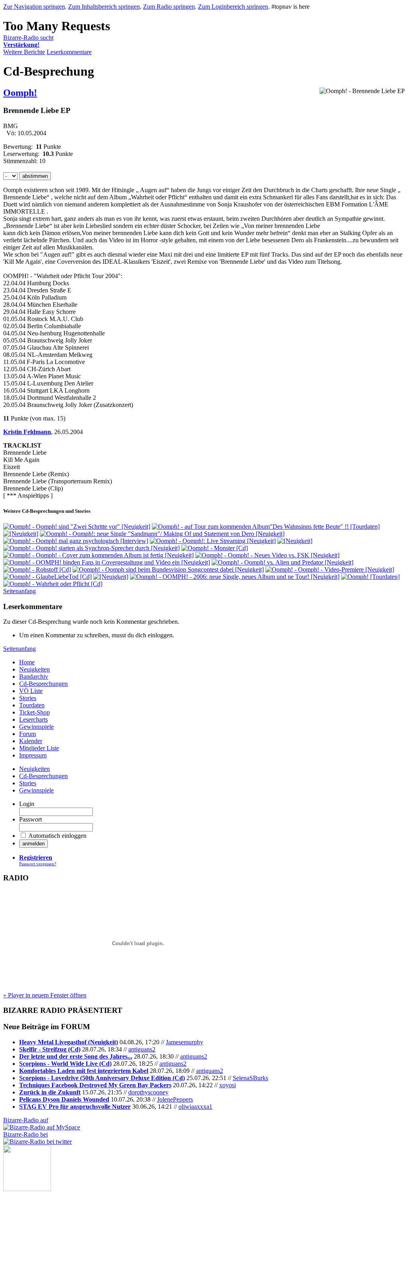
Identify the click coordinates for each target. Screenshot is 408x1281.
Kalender (30, 741)
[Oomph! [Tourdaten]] (370, 576)
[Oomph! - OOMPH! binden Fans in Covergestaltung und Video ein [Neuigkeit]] (106, 562)
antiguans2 (141, 1049)
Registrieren (35, 857)
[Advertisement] (43, 1231)
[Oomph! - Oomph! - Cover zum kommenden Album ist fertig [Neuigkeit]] (98, 555)
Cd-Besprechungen (43, 683)
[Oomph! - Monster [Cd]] (214, 548)
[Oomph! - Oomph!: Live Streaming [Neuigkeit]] (213, 540)
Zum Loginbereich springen (233, 6)
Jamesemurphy (184, 1042)
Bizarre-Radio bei (25, 1134)
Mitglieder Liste (39, 748)
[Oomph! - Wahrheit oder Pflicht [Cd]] (52, 583)
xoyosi (227, 1085)
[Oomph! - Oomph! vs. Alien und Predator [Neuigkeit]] (282, 562)
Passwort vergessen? (37, 863)
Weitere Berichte (24, 52)
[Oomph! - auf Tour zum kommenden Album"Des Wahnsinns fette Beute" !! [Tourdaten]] (266, 526)
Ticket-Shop (34, 712)
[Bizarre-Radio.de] (27, 1189)
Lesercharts (33, 719)
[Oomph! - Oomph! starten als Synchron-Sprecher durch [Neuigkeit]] (91, 548)
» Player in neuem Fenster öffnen (44, 995)
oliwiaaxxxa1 (195, 1106)
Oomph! (20, 93)
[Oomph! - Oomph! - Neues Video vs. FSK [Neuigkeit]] (267, 555)
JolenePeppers (175, 1099)
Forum (27, 733)
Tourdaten (32, 705)
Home (27, 662)
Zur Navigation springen (34, 6)
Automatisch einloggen (57, 835)
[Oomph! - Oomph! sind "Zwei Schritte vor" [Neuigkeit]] (76, 526)
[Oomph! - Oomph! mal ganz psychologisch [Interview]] (75, 540)
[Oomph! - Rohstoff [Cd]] (37, 569)
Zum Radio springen (169, 6)
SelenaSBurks (250, 1078)
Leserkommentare (69, 52)
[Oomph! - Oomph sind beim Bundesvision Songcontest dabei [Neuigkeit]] (168, 569)
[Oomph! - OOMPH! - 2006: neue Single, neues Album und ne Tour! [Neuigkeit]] (234, 576)
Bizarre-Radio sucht (28, 41)
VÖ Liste (31, 690)
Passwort (30, 819)
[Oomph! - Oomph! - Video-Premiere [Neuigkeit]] (329, 569)
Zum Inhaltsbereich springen (104, 6)
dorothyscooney (148, 1092)
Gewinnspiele (36, 726)
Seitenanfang (19, 591)
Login (26, 803)
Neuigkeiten (34, 669)
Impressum (33, 755)
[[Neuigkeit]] (20, 533)
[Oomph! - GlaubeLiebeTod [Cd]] (47, 576)
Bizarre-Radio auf (25, 1120)
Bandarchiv (33, 676)
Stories (27, 698)
